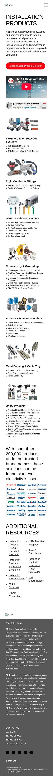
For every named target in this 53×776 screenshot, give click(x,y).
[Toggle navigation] (46, 5)
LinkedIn (13, 752)
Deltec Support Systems (18, 233)
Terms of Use (13, 736)
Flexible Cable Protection (18, 148)
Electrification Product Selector (25, 66)
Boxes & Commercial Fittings (24, 318)
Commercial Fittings (16, 331)
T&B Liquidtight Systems (18, 146)
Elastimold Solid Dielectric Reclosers (23, 413)
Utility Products (15, 406)
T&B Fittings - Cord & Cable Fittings (23, 151)
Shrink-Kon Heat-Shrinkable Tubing (23, 283)
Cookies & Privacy (16, 744)
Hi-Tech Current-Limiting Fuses (21, 423)
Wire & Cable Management (22, 218)
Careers (11, 732)
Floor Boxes (13, 333)
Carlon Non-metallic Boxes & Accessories (25, 323)
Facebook (7, 752)
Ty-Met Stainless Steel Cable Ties (22, 228)
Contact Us (12, 728)
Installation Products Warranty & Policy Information (34, 565)
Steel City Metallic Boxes (18, 328)
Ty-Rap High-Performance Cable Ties (23, 223)
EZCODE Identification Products (21, 288)
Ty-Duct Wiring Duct (16, 236)
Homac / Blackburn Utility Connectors (24, 421)
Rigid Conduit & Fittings (21, 181)
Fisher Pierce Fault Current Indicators (24, 418)
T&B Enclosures (15, 325)
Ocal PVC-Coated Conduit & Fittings (23, 188)
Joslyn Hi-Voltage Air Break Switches (23, 426)
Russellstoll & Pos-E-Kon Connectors (24, 285)
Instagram (31, 752)
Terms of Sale (14, 740)
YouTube (19, 752)
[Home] (10, 5)
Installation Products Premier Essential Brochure (14, 548)
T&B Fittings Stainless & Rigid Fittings (24, 185)
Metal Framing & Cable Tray (23, 366)
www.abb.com (12, 669)
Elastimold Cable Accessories (20, 416)
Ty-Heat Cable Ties (16, 225)
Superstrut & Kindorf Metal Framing (23, 370)
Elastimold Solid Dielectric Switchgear (24, 410)
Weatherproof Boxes (16, 336)
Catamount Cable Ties (17, 231)
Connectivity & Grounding (22, 266)
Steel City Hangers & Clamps (20, 373)
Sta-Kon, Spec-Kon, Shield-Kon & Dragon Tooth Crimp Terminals (25, 274)
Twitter (25, 752)
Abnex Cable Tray (15, 376)
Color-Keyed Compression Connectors (24, 270)
